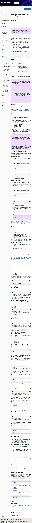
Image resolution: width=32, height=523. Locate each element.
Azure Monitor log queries (19, 222)
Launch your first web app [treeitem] (5, 39)
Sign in (30, 6)
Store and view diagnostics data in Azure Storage (22, 240)
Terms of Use (2, 522)
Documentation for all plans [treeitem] (5, 17)
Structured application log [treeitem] (6, 74)
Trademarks (6, 522)
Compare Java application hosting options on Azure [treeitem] (5, 28)
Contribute (14, 521)
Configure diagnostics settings (16, 23)
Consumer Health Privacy (23, 521)
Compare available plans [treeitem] (5, 24)
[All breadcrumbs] (12, 11)
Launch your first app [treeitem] (5, 37)
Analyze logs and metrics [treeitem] (6, 66)
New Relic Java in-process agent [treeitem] (6, 78)
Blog (11, 521)
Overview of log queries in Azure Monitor (20, 442)
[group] (22, 214)
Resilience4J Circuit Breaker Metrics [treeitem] (5, 72)
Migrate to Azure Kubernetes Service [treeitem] (4, 33)
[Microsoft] (1, 6)
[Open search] (28, 7)
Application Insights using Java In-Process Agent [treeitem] (6, 70)
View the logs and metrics (15, 24)
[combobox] (5, 12)
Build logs (19, 76)
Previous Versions (7, 521)
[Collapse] (9, 11)
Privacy (18, 521)
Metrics (13, 22)
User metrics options (26, 106)
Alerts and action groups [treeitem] (6, 63)
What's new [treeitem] (3, 23)
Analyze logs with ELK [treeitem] (5, 89)
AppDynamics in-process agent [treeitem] (6, 81)
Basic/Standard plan (16, 11)
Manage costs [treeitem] (4, 26)
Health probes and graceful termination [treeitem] (5, 91)
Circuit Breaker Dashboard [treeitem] (6, 65)
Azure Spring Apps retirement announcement (21, 32)
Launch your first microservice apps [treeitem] (4, 43)
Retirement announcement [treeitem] (5, 20)
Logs (12, 21)
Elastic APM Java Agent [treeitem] (6, 87)
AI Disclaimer (2, 521)
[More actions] (30, 11)
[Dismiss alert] (30, 1)
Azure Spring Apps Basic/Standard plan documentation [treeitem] (4, 15)
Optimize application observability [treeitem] (5, 93)
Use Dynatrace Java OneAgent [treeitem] (5, 76)
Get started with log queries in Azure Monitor (18, 440)
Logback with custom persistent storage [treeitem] (5, 86)
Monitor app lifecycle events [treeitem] (5, 83)
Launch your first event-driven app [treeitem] (5, 41)
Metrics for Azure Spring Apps (16, 107)
